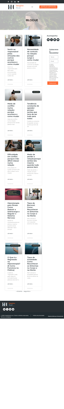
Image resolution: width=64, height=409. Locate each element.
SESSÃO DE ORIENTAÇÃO (48, 6)
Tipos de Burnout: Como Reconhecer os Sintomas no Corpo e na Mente (32, 209)
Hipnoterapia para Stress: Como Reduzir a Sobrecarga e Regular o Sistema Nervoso (14, 210)
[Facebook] (8, 1)
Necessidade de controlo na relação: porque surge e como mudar (33, 54)
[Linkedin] (54, 39)
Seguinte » (27, 291)
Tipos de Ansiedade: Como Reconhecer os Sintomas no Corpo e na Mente (32, 263)
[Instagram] (11, 1)
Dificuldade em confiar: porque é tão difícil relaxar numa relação (13, 159)
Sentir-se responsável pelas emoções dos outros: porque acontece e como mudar (14, 56)
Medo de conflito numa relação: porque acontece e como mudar (13, 110)
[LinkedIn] (15, 1)
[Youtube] (18, 1)
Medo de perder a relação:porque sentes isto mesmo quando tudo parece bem (34, 160)
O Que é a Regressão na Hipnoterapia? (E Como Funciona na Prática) (14, 263)
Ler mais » (10, 80)
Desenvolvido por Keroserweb (55, 316)
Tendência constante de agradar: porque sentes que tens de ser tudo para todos (33, 111)
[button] (32, 7)
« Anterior (19, 291)
